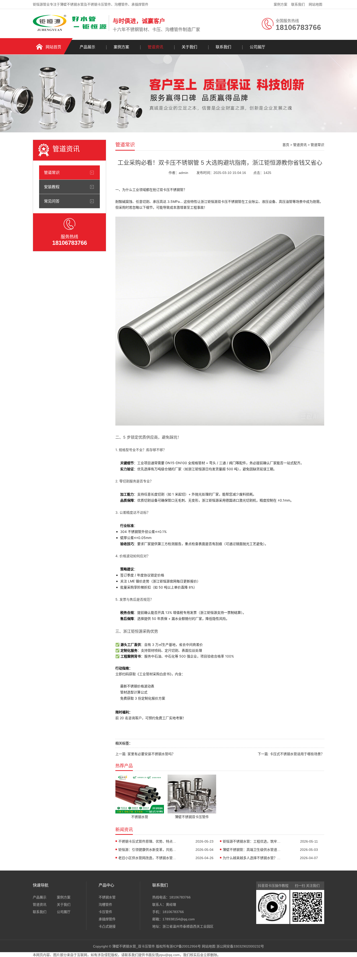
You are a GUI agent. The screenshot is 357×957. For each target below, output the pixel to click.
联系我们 (298, 4)
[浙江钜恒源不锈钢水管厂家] (69, 30)
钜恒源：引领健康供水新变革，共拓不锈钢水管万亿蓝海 (147, 850)
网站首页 (53, 47)
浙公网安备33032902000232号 (240, 946)
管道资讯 (155, 47)
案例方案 (280, 4)
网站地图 (315, 4)
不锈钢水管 (107, 897)
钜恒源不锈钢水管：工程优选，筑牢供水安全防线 (252, 841)
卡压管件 (105, 912)
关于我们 (189, 47)
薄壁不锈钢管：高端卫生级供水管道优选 (252, 850)
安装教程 (52, 187)
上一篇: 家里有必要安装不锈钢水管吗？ (145, 754)
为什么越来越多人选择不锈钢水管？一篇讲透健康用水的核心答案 (252, 858)
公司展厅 (257, 47)
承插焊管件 (107, 919)
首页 (285, 145)
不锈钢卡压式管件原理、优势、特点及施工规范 (147, 841)
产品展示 (87, 47)
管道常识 (52, 172)
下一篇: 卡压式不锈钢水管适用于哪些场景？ (291, 754)
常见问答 (52, 201)
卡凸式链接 (107, 926)
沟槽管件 (105, 904)
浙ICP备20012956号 (185, 946)
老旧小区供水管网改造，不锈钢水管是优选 (147, 858)
